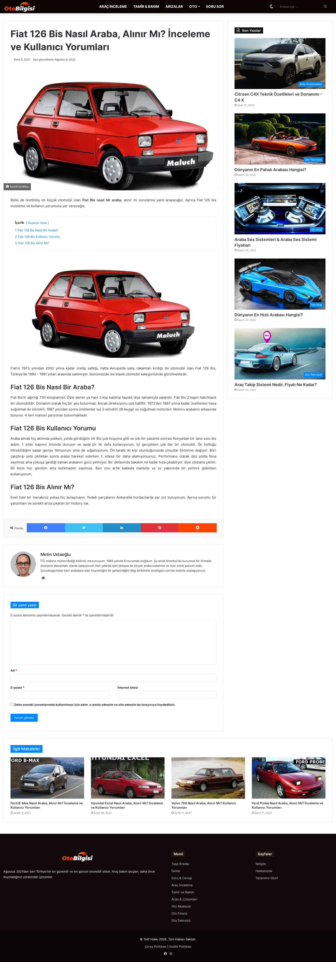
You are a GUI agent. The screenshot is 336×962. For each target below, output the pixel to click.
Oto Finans (179, 913)
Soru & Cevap (181, 878)
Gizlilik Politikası (180, 946)
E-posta (17, 687)
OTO (193, 6)
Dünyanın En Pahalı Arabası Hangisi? (270, 169)
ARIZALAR (174, 6)
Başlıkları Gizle (37, 223)
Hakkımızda (264, 871)
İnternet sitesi (127, 687)
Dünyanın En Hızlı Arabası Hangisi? (269, 314)
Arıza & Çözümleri (184, 899)
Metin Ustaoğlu (55, 554)
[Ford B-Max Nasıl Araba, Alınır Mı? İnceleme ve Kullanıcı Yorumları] (47, 778)
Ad (14, 670)
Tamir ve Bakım (182, 892)
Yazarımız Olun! (267, 878)
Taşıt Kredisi (180, 864)
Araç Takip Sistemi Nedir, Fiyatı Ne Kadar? (276, 384)
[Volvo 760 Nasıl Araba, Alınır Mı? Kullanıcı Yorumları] (208, 778)
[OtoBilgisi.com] (26, 6)
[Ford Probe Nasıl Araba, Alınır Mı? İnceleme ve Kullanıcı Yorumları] (288, 778)
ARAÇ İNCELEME (113, 6)
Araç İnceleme (182, 885)
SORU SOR (215, 6)
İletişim (261, 864)
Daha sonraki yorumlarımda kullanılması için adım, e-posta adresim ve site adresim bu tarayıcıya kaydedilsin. (94, 704)
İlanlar (175, 871)
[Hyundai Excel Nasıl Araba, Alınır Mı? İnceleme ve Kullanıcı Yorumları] (128, 778)
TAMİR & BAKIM (146, 6)
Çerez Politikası (155, 946)
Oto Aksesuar (181, 906)
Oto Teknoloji (180, 920)
